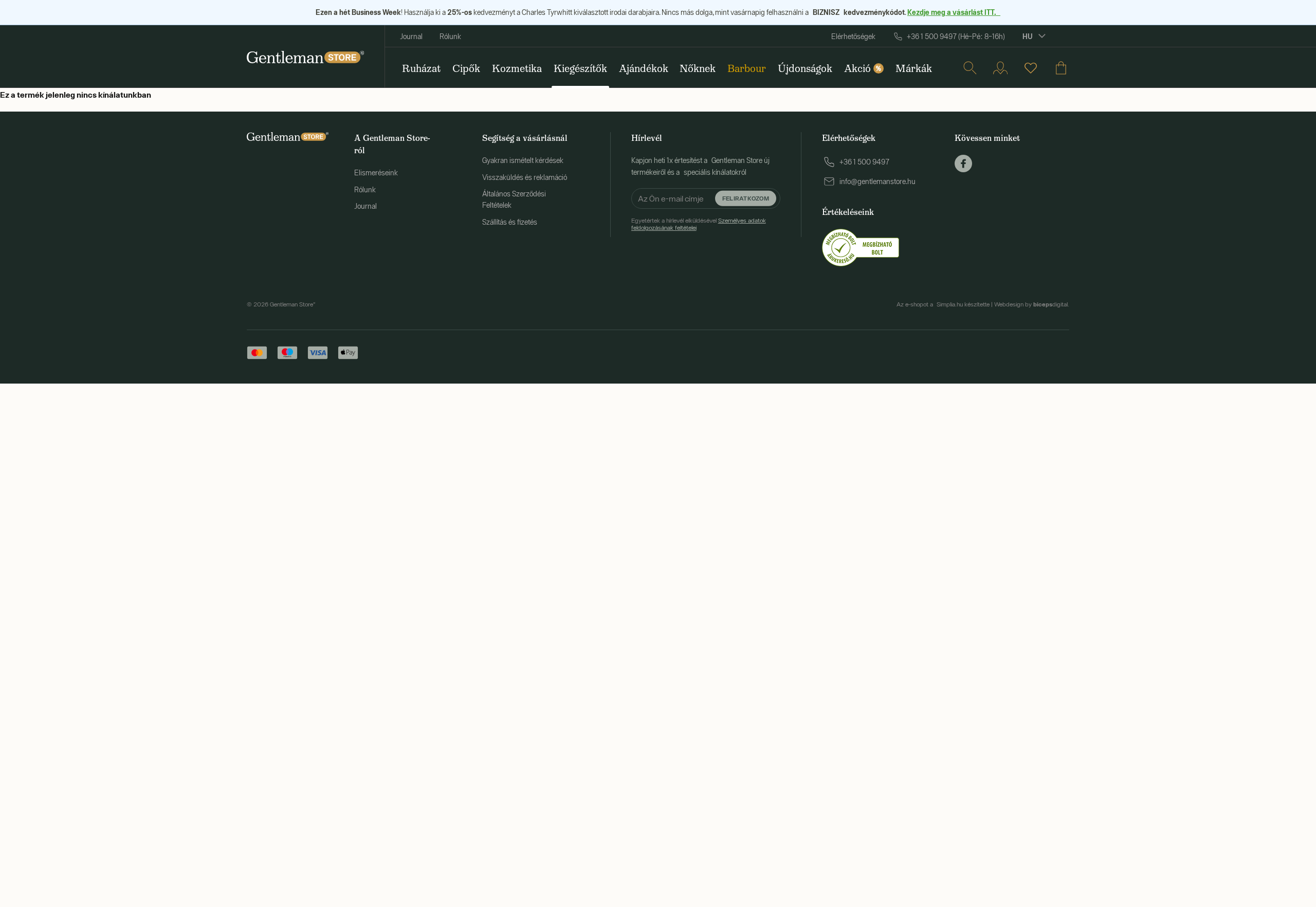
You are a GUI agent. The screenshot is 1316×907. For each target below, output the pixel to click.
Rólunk (450, 36)
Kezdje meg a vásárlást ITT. (953, 12)
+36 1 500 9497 (864, 162)
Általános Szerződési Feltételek (514, 199)
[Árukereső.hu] (860, 246)
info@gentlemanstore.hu (877, 181)
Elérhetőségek (853, 36)
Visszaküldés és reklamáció (524, 177)
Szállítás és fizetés (509, 222)
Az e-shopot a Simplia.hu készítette (943, 304)
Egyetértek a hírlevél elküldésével (698, 224)
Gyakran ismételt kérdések (522, 160)
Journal (411, 36)
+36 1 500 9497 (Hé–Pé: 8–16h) (956, 36)
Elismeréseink (376, 173)
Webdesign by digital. (1031, 304)
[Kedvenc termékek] (1030, 68)
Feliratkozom (745, 198)
